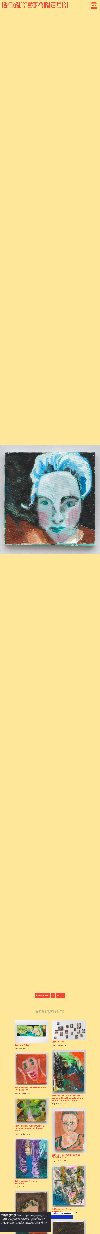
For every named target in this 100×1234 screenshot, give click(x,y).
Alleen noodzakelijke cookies (62, 1217)
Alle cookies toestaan (62, 1213)
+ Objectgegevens (42, 995)
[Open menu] (97, 5)
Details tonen (4, 1229)
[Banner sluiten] (76, 1212)
